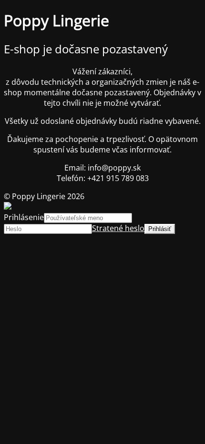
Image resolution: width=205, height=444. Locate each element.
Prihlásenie (24, 217)
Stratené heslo (118, 228)
